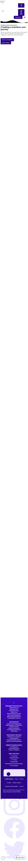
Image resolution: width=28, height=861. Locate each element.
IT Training (14, 759)
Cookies (9, 782)
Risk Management (14, 738)
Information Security (14, 735)
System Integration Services (14, 716)
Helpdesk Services (14, 707)
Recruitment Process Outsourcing (14, 763)
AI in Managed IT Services (14, 718)
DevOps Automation (14, 710)
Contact (21, 786)
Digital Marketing (14, 757)
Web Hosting (14, 712)
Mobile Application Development (14, 725)
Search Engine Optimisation (14, 729)
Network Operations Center (14, 713)
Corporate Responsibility (11, 786)
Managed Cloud (14, 709)
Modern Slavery (17, 782)
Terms (16, 779)
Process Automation (14, 748)
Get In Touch (21, 857)
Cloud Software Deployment (14, 723)
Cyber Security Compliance (14, 736)
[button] (21, 5)
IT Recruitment (14, 761)
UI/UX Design (14, 731)
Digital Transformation (14, 745)
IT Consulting (14, 756)
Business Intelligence (14, 749)
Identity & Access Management (14, 741)
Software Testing (14, 726)
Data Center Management (14, 715)
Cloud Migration (14, 746)
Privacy (22, 779)
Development (14, 722)
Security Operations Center (14, 739)
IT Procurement (14, 765)
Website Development (14, 728)
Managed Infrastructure (14, 706)
